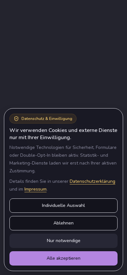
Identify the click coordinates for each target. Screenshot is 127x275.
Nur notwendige (63, 241)
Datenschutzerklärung (92, 181)
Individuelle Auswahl (63, 205)
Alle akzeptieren (63, 258)
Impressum (35, 189)
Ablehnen (63, 223)
